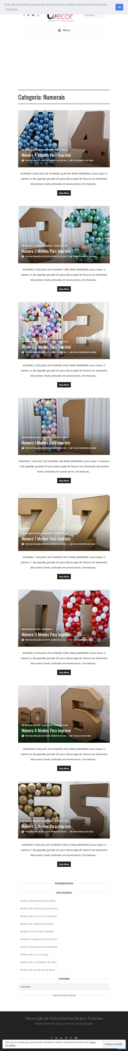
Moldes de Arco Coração (34, 954)
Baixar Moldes (32, 149)
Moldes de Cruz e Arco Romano (38, 916)
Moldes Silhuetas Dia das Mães (38, 900)
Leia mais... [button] (12, 9)
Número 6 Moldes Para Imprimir (46, 730)
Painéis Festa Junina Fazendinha (38, 946)
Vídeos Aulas (61, 149)
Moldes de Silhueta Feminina (37, 923)
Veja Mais (64, 192)
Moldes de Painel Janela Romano (39, 908)
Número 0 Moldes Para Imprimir (46, 634)
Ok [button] (119, 7)
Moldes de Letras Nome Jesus (37, 969)
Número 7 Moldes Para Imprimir (46, 538)
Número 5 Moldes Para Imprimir (46, 826)
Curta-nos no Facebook (64, 995)
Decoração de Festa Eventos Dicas (48, 160)
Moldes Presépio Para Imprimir (38, 939)
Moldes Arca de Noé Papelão (37, 931)
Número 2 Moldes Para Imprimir (46, 346)
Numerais (47, 149)
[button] (64, 30)
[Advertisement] (64, 61)
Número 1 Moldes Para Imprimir (46, 442)
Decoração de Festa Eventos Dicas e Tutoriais (64, 1018)
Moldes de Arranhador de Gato (38, 962)
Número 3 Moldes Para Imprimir (46, 251)
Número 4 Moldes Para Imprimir (46, 155)
